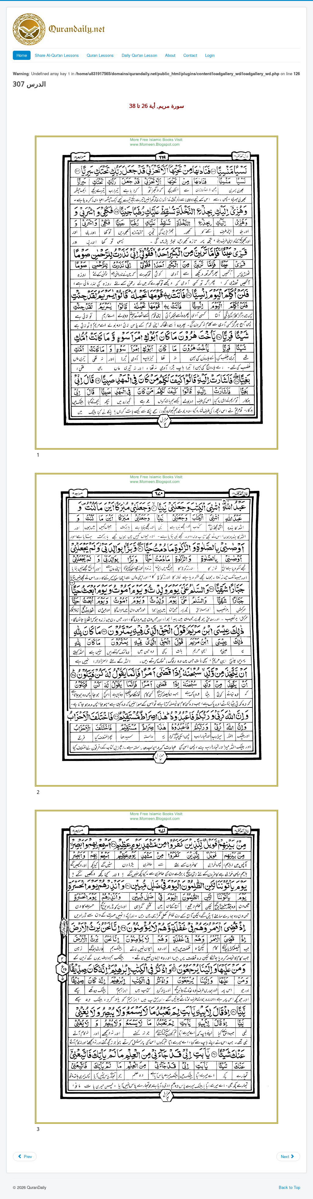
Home (22, 55)
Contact (190, 55)
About (170, 55)
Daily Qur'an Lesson (139, 55)
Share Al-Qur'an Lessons (57, 55)
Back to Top (289, 1187)
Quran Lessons (100, 55)
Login (210, 55)
